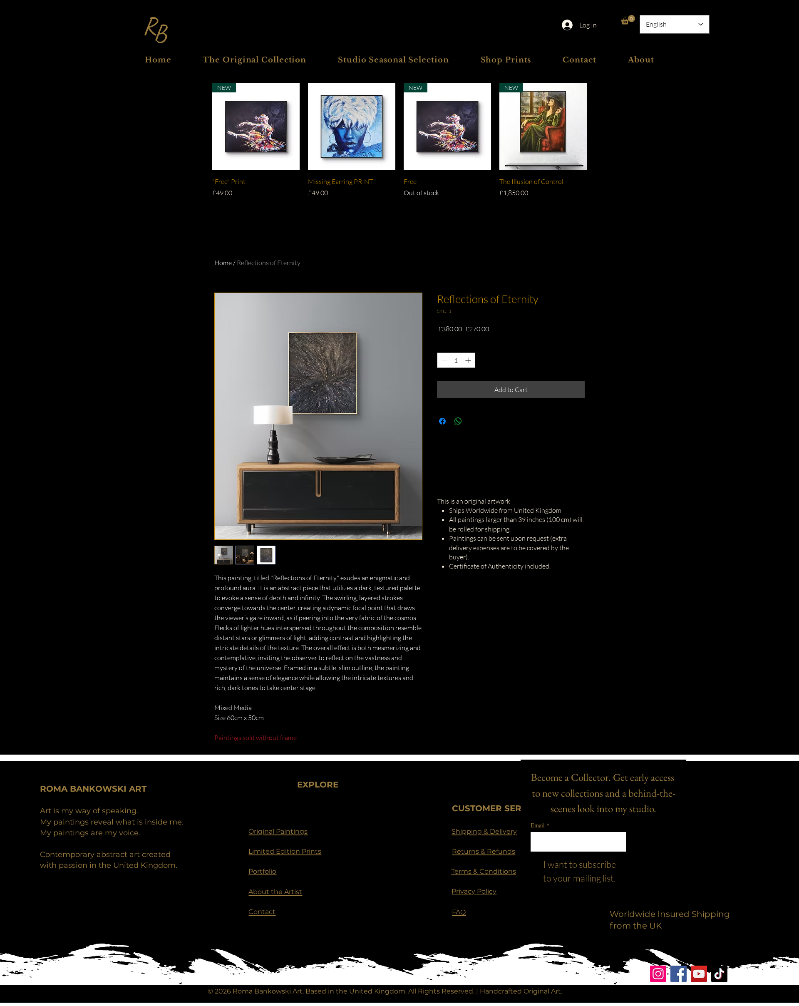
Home (223, 262)
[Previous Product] (201, 127)
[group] (399, 145)
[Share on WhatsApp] (458, 421)
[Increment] (469, 360)
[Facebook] (678, 974)
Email (540, 825)
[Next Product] (598, 127)
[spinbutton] (456, 360)
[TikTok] (719, 974)
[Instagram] (658, 974)
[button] (628, 20)
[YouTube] (699, 974)
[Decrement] (443, 360)
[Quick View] (351, 126)
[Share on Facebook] (442, 421)
